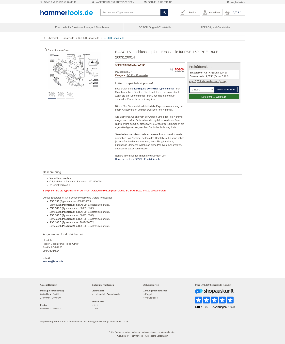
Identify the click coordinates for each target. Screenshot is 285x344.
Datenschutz (114, 321)
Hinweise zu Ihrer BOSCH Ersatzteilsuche (138, 159)
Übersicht (52, 38)
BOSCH (127, 71)
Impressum (46, 321)
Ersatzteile (68, 38)
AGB (125, 321)
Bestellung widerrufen (95, 321)
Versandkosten (168, 332)
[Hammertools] (69, 12)
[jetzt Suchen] (164, 12)
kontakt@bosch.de (53, 261)
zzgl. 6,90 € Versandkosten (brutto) (207, 81)
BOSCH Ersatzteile (88, 38)
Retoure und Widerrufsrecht (67, 321)
